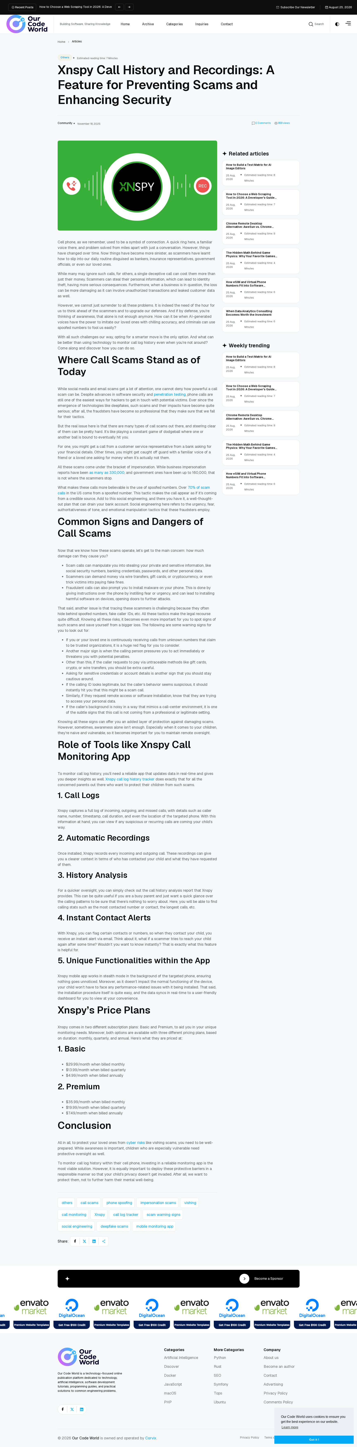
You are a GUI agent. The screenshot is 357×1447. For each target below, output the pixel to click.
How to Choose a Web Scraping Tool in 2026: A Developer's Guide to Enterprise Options (99, 7)
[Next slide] (129, 7)
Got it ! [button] (314, 1439)
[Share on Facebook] (75, 1241)
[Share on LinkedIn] (94, 1241)
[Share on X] (84, 1241)
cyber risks (135, 1142)
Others (65, 57)
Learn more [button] (290, 1427)
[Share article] (103, 1241)
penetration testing (170, 394)
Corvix (150, 1438)
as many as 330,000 (106, 472)
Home (61, 42)
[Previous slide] (119, 7)
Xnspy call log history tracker (130, 779)
